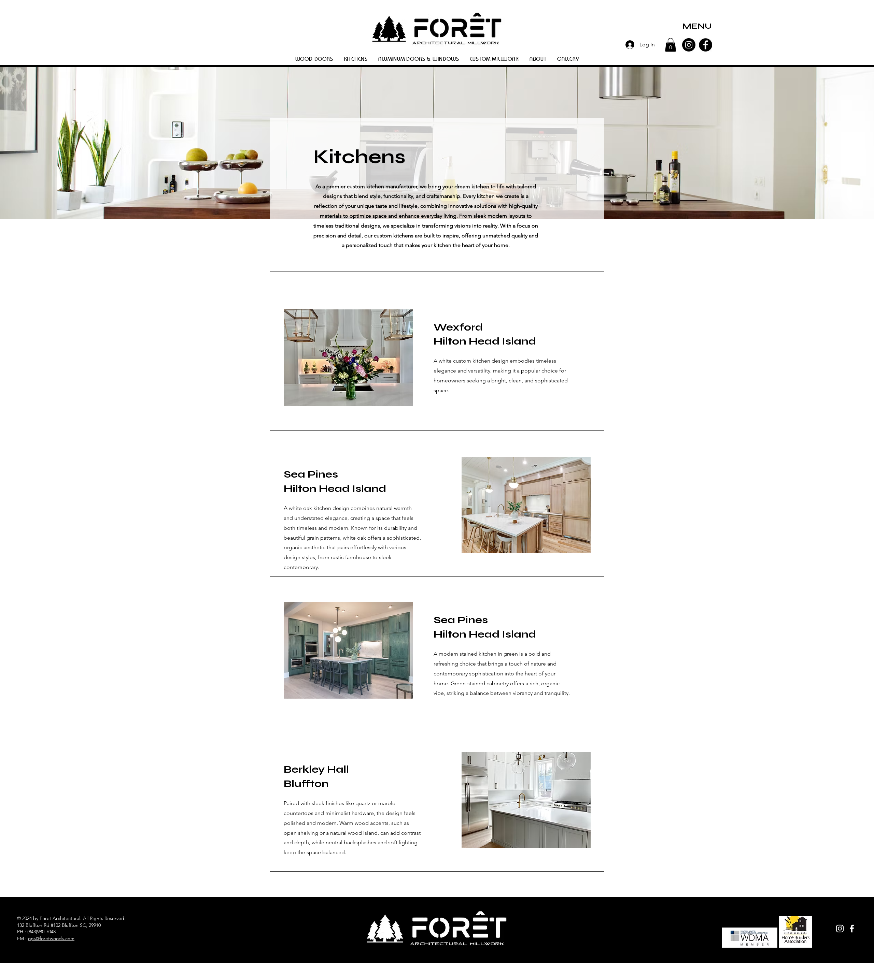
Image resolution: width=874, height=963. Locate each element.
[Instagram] (688, 45)
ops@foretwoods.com (51, 938)
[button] (697, 26)
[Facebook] (705, 45)
